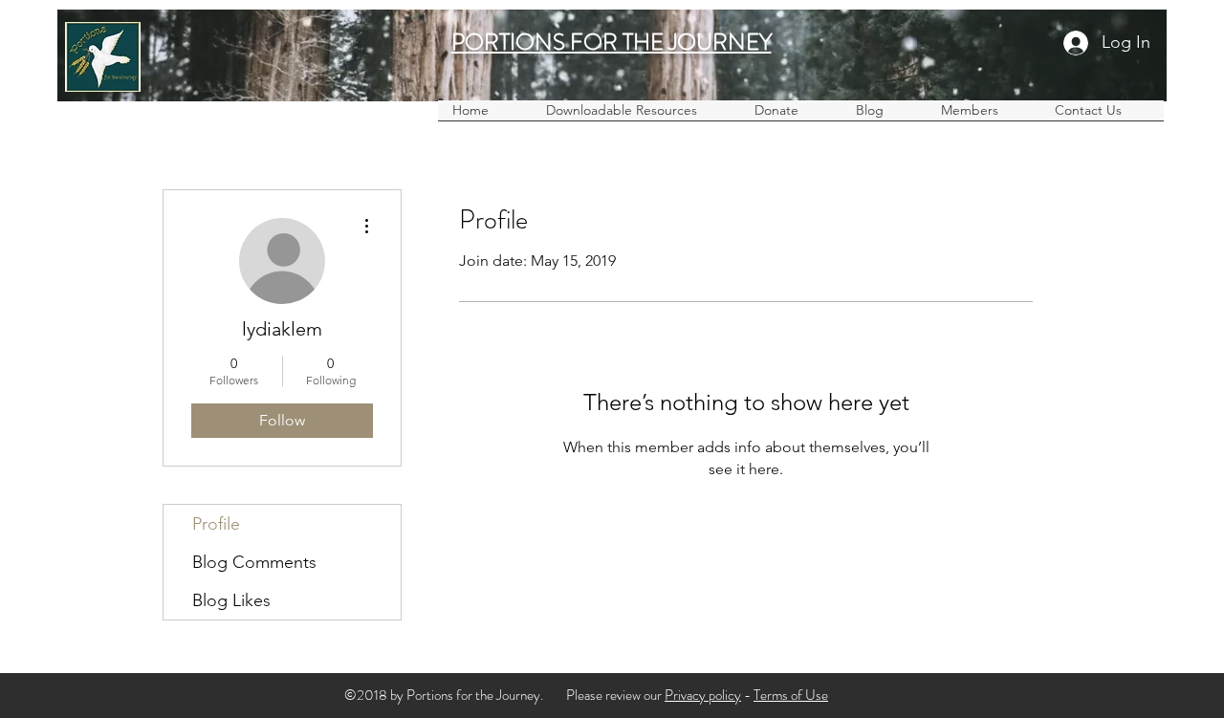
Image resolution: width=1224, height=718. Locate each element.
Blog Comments (254, 562)
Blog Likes (231, 600)
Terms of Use (791, 695)
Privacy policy (703, 695)
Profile (216, 523)
